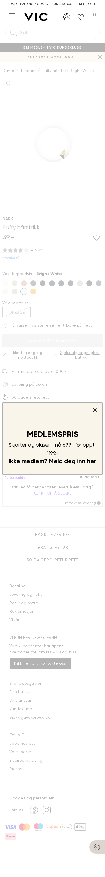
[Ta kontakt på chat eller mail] (97, 847)
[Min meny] (66, 16)
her (92, 461)
